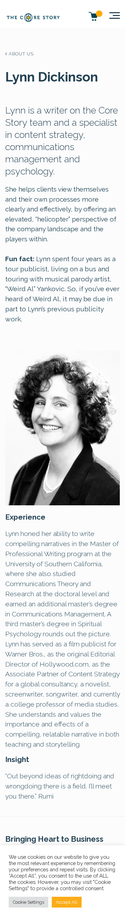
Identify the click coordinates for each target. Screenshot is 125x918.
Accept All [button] (66, 902)
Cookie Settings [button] (28, 902)
